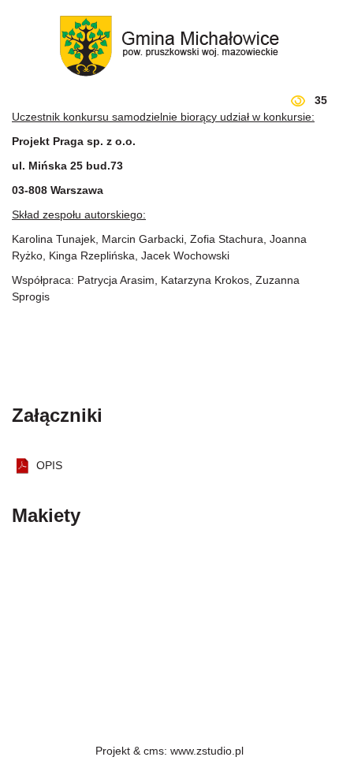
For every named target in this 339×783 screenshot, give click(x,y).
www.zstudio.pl (207, 750)
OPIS (49, 465)
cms (153, 750)
